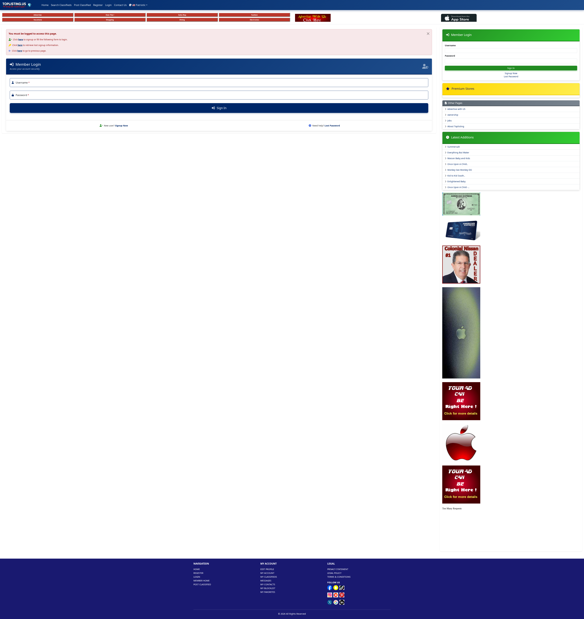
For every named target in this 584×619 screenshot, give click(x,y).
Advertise (38, 15)
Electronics (254, 20)
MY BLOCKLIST (267, 588)
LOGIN (196, 576)
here (20, 39)
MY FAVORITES (267, 592)
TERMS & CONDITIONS (339, 576)
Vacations (38, 20)
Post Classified (82, 5)
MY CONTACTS (267, 584)
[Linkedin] (341, 602)
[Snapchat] (335, 587)
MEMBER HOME (201, 580)
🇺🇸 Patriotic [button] (139, 5)
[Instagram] (329, 595)
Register (98, 5)
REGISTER (198, 573)
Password (450, 55)
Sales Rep (182, 15)
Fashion (254, 15)
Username (450, 45)
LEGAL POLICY (334, 573)
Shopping (110, 20)
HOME (196, 569)
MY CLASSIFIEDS (268, 576)
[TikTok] (341, 587)
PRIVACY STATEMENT (337, 569)
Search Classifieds (61, 5)
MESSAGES (265, 580)
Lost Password (332, 125)
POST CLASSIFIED (202, 584)
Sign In (221, 108)
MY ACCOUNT (267, 573)
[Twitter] (329, 602)
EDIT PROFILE (267, 569)
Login (108, 5)
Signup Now (121, 125)
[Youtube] (335, 595)
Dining (182, 20)
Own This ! (110, 15)
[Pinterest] (341, 595)
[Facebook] (329, 587)
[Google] (335, 602)
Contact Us (120, 5)
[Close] (428, 33)
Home (45, 5)
